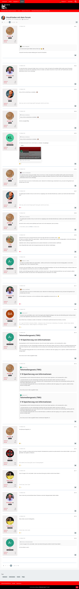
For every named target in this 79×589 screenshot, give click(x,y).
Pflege (23, 576)
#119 (75, 516)
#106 (75, 169)
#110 (75, 257)
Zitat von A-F (24, 313)
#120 (75, 538)
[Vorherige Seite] (2, 22)
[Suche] (75, 1)
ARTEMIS (31, 226)
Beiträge (5, 41)
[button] (63, 1)
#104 (75, 111)
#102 (75, 65)
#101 (75, 26)
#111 (75, 285)
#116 (75, 448)
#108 (75, 213)
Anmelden (70, 1)
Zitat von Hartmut (26, 115)
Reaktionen (6, 40)
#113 (75, 332)
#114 (75, 363)
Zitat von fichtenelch (26, 172)
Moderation (5, 576)
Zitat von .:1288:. (25, 260)
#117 (75, 470)
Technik (18, 576)
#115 (75, 426)
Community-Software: (39, 587)
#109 (75, 235)
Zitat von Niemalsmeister (27, 541)
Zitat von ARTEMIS (26, 289)
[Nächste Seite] (17, 22)
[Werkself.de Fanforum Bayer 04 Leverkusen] (39, 6)
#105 (75, 133)
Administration (12, 576)
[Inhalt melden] (75, 55)
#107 (75, 191)
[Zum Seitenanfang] (77, 587)
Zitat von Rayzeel (25, 46)
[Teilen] (77, 22)
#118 (75, 492)
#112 (75, 309)
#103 (75, 89)
